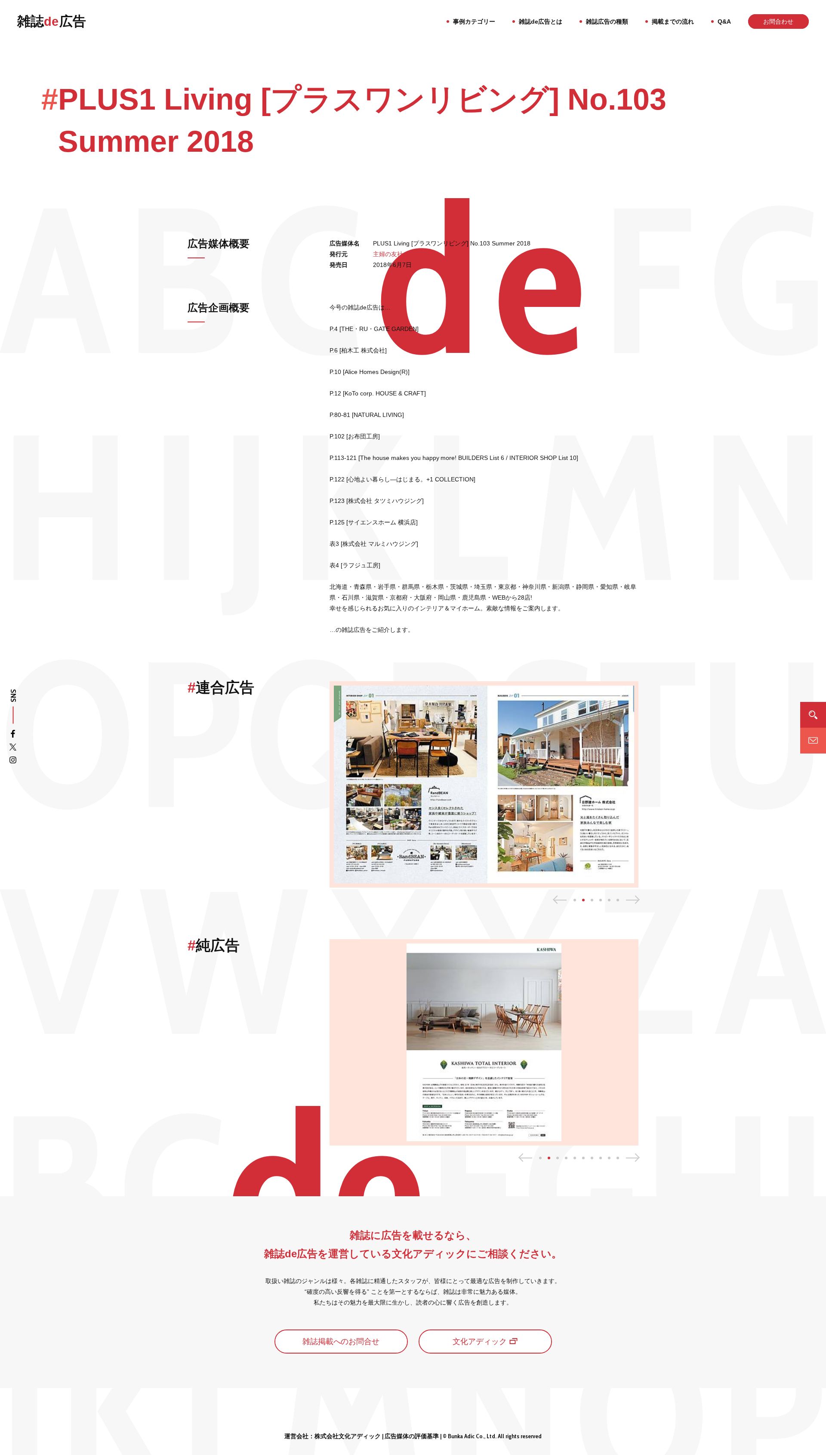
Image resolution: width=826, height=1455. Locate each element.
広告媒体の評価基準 (412, 1436)
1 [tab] (574, 900)
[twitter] (13, 748)
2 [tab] (583, 900)
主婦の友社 (388, 254)
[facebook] (12, 735)
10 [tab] (617, 1158)
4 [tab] (600, 900)
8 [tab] (600, 1158)
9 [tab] (609, 1158)
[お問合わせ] (813, 740)
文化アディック (480, 1341)
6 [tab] (617, 900)
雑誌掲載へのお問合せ (341, 1341)
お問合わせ (778, 21)
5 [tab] (609, 900)
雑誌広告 (51, 21)
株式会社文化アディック (347, 1436)
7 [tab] (592, 1158)
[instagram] (13, 761)
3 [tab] (592, 900)
